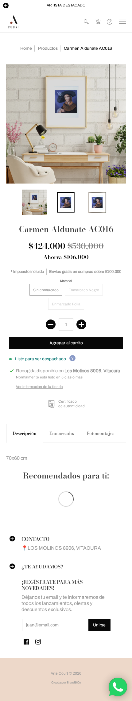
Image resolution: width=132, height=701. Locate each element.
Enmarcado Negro (83, 290)
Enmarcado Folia (66, 304)
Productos (48, 48)
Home (26, 48)
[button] (6, 5)
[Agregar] (81, 324)
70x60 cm (16, 458)
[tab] (24, 433)
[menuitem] (86, 22)
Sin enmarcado (46, 290)
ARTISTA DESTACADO (66, 5)
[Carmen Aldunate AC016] (66, 124)
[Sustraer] (51, 324)
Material (66, 281)
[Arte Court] (13, 22)
